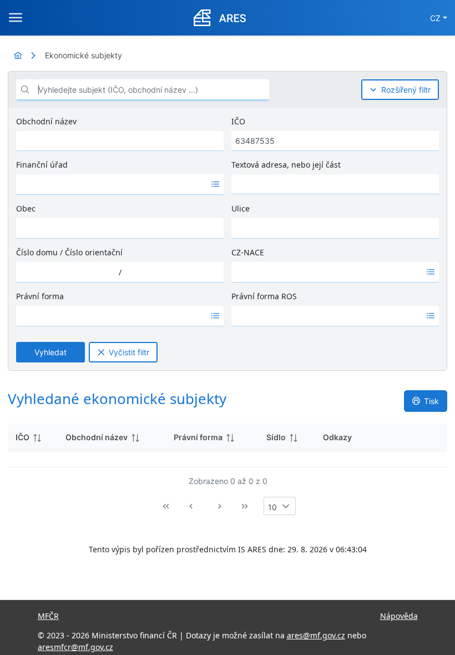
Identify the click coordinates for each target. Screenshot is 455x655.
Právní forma (40, 296)
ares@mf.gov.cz (316, 635)
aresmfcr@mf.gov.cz (75, 647)
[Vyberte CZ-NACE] (430, 272)
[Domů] (18, 55)
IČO (238, 121)
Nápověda (399, 616)
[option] (111, 184)
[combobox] (111, 184)
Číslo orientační (94, 252)
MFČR (48, 616)
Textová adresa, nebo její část (286, 164)
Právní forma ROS (264, 296)
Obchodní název (46, 121)
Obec (26, 208)
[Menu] (15, 17)
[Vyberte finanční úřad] (215, 184)
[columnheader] (33, 437)
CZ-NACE (247, 252)
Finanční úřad (42, 164)
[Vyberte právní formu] (215, 316)
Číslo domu (37, 252)
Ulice (240, 208)
